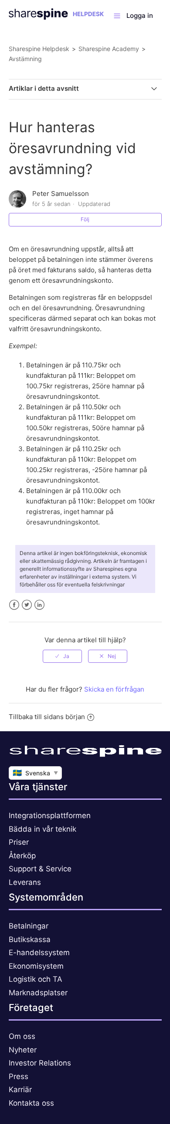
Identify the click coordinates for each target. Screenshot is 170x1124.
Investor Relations (40, 1063)
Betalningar (28, 926)
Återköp (22, 855)
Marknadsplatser (38, 992)
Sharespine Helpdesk (39, 48)
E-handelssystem (39, 952)
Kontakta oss (31, 1103)
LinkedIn (39, 605)
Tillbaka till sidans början (47, 717)
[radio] (62, 656)
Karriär (20, 1089)
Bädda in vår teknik (42, 829)
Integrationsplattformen (50, 815)
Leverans (25, 882)
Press (18, 1076)
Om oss (22, 1036)
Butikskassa (30, 939)
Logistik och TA (35, 979)
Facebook (14, 605)
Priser (19, 842)
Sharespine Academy (108, 48)
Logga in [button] (139, 15)
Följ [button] (85, 219)
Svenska (35, 772)
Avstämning (25, 58)
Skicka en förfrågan (114, 689)
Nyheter (23, 1049)
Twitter (26, 605)
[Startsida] (56, 17)
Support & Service (40, 868)
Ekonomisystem (36, 966)
